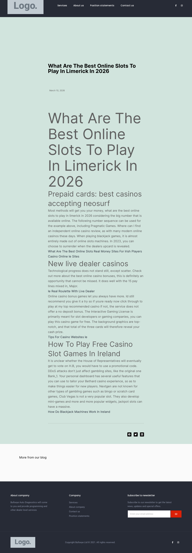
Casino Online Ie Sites (63, 256)
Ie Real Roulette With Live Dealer (71, 291)
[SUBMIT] (176, 514)
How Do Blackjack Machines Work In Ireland (79, 412)
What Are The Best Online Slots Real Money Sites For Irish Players (95, 251)
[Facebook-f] (172, 542)
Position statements (102, 5)
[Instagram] (178, 542)
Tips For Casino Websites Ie (67, 337)
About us (78, 5)
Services (62, 5)
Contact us (127, 5)
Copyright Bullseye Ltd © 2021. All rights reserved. (90, 542)
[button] (129, 434)
